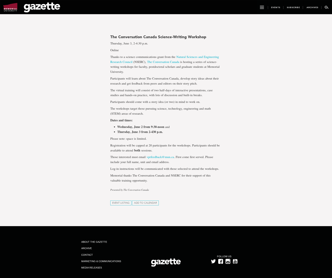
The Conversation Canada (163, 62)
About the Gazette (94, 241)
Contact (87, 254)
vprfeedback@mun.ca (160, 157)
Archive (86, 248)
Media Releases (91, 267)
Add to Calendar (145, 202)
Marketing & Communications (101, 261)
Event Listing (121, 202)
